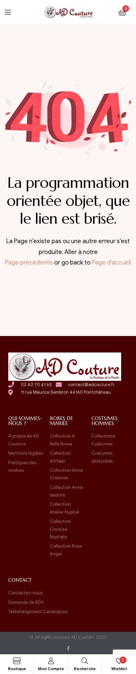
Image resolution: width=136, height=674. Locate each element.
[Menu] (12, 12)
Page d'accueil (111, 262)
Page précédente (29, 262)
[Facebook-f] (68, 648)
